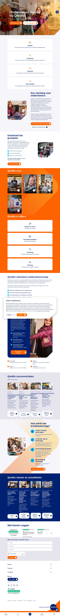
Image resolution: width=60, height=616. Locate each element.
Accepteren (20, 314)
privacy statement (46, 310)
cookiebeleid (39, 310)
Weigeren (9, 314)
